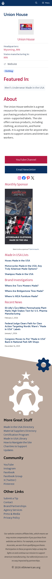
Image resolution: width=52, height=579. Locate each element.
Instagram (10, 468)
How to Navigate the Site (18, 442)
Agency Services (13, 509)
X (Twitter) (10, 480)
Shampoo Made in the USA (19, 274)
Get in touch (34, 249)
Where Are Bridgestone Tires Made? (24, 291)
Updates (8, 450)
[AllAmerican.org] (3, 3)
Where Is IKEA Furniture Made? (21, 296)
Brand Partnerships (15, 506)
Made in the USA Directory (19, 426)
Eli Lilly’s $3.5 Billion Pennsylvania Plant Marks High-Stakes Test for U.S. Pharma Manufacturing (26, 311)
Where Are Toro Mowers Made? (22, 286)
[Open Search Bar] (36, 3)
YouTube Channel (26, 159)
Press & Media (12, 513)
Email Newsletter (26, 169)
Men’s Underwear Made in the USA (24, 87)
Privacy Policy (12, 517)
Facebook (9, 472)
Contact (8, 502)
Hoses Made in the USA (17, 261)
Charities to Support (15, 446)
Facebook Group (13, 476)
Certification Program (16, 434)
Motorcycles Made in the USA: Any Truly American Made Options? (23, 267)
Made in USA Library (15, 438)
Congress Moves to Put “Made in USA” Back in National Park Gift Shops (25, 340)
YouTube (9, 464)
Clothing (9, 71)
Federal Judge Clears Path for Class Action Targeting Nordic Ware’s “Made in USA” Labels (25, 326)
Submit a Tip (11, 498)
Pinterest (9, 483)
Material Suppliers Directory (20, 430)
